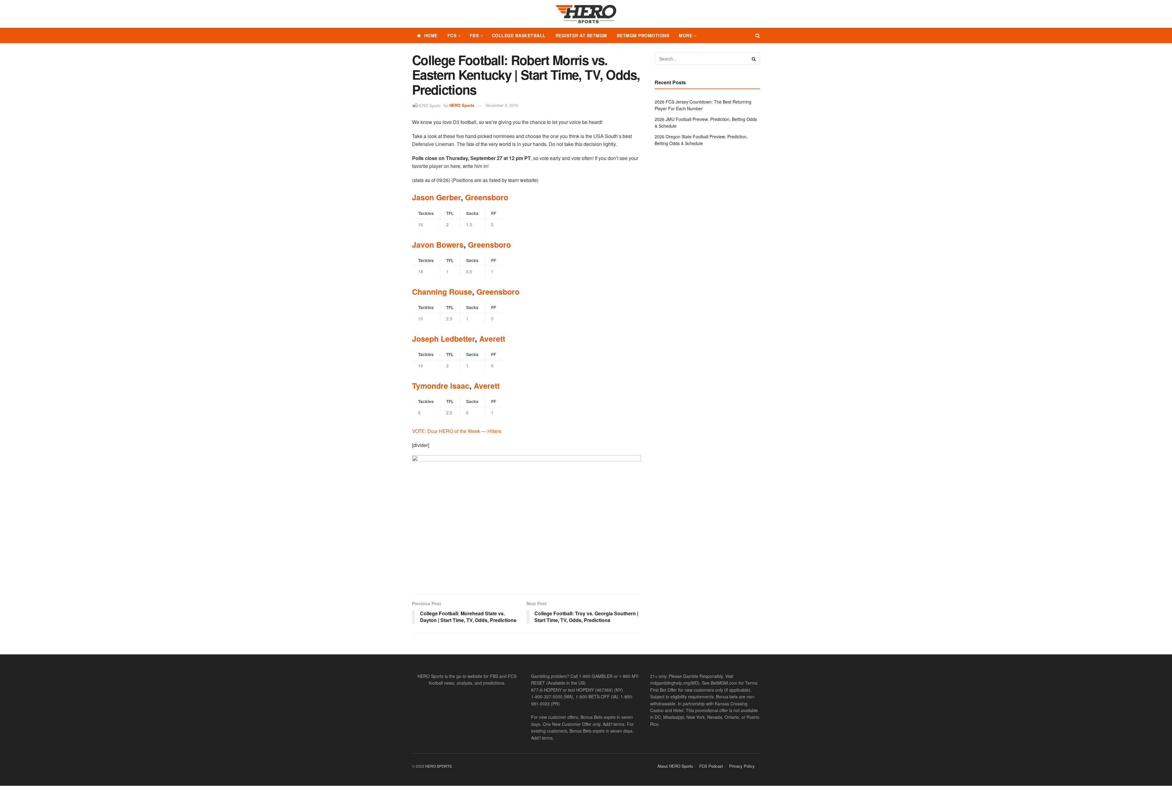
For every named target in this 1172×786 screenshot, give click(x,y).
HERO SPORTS (438, 766)
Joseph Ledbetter (443, 338)
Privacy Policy (742, 766)
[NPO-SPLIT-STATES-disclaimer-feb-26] (526, 519)
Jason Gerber (436, 197)
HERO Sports (461, 105)
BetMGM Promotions (643, 35)
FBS (474, 35)
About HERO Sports (675, 766)
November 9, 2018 (502, 105)
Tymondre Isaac (440, 385)
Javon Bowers (438, 244)
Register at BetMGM (581, 35)
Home (431, 35)
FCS (452, 35)
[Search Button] (757, 35)
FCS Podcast (711, 766)
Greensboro (486, 197)
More (685, 35)
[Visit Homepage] (586, 14)
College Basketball (519, 35)
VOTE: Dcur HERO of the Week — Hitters (456, 431)
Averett (492, 338)
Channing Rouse (442, 291)
